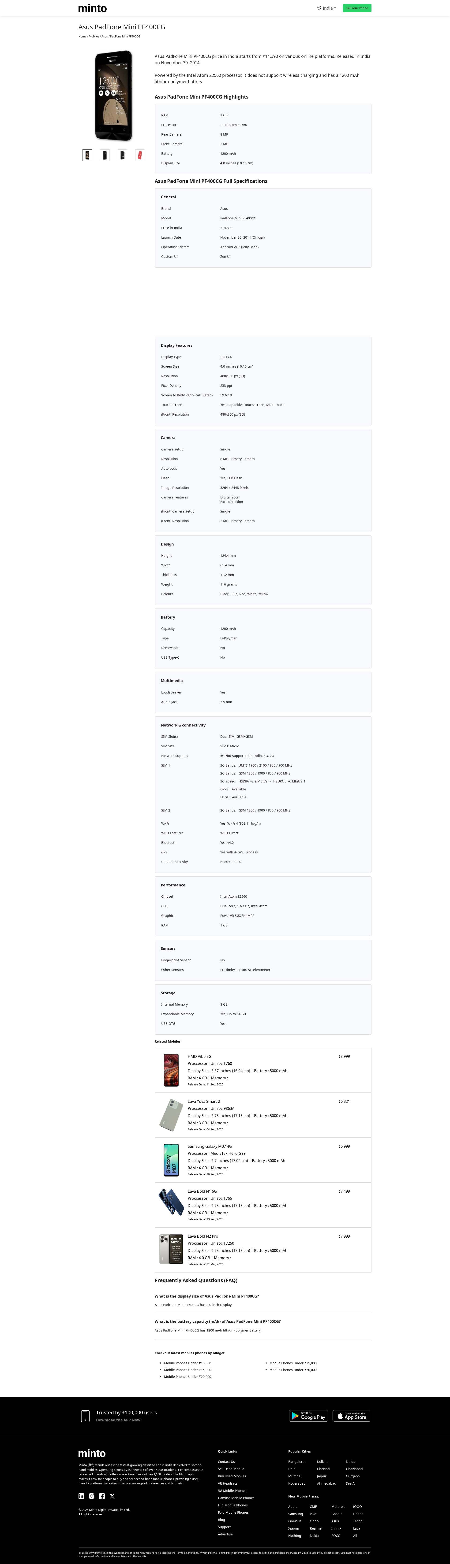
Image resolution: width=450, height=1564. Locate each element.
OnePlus (294, 1521)
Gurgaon (353, 1476)
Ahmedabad (326, 1483)
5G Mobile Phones (232, 1490)
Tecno (357, 1521)
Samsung (295, 1514)
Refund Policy (225, 1552)
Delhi (292, 1469)
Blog (221, 1519)
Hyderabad (297, 1483)
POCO (336, 1535)
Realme (316, 1528)
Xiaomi (293, 1528)
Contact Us (226, 1461)
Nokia (314, 1535)
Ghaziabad (354, 1469)
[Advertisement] (263, 304)
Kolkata (323, 1461)
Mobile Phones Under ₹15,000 (187, 1370)
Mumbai (294, 1476)
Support (224, 1527)
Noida (350, 1461)
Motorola (338, 1506)
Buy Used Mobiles (232, 1476)
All (355, 1535)
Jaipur (321, 1476)
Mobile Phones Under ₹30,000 (293, 1370)
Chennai (323, 1469)
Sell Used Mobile (231, 1469)
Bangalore (296, 1461)
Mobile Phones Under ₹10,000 (187, 1363)
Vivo (313, 1514)
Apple (292, 1506)
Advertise (225, 1534)
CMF (313, 1506)
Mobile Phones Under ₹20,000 (187, 1376)
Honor (358, 1514)
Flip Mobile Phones (233, 1505)
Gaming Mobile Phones (236, 1498)
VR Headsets (227, 1483)
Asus (335, 1521)
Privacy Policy (207, 1552)
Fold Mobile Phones (233, 1512)
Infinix (336, 1528)
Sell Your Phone (357, 8)
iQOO (357, 1506)
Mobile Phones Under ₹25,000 (293, 1363)
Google (336, 1514)
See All (351, 1483)
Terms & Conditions (187, 1552)
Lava (356, 1528)
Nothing (294, 1535)
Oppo (314, 1521)
